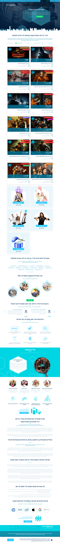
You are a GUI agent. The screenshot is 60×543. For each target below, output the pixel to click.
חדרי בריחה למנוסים (21, 269)
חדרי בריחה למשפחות (49, 267)
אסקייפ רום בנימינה (41, 533)
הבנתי (10, 540)
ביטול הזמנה (38, 526)
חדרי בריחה (22, 527)
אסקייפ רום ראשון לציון (41, 534)
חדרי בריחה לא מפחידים (38, 269)
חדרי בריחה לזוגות (41, 267)
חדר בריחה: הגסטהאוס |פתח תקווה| (23, 63)
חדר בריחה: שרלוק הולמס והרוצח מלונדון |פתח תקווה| (43, 133)
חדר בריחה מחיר (22, 530)
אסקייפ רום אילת (18, 534)
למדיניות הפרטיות (34, 541)
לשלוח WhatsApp (25, 66)
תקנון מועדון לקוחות (17, 526)
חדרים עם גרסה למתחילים (29, 269)
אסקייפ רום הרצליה (28, 533)
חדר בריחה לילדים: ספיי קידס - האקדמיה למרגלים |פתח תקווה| (42, 179)
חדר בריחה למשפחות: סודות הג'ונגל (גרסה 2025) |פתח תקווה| (19, 156)
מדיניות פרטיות (27, 526)
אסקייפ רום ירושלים (25, 534)
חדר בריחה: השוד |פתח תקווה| (24, 133)
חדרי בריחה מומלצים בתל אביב (31, 530)
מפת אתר (26, 527)
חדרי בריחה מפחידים (33, 267)
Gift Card (38, 530)
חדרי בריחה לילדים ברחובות (35, 528)
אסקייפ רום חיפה (49, 533)
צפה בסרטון (32, 16)
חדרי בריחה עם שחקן (26, 267)
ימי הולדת (28, 528)
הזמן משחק (39, 16)
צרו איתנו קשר (11, 526)
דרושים (11, 528)
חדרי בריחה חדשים (18, 267)
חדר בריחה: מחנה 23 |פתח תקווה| (47, 109)
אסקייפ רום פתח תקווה (20, 533)
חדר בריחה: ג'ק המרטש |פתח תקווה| (46, 63)
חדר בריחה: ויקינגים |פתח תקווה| (24, 86)
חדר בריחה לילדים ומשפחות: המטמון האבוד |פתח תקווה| (43, 86)
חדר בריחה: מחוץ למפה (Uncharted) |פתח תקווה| (44, 156)
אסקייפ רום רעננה (35, 533)
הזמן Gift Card (24, 412)
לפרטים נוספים (28, 521)
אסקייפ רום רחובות (33, 534)
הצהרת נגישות (33, 526)
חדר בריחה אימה (16, 527)
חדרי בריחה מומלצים (17, 528)
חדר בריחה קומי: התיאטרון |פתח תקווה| (23, 179)
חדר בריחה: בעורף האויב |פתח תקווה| (23, 109)
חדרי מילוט (38, 527)
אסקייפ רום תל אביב (12, 533)
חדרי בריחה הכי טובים (32, 527)
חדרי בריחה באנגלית (11, 267)
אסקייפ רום (50, 7)
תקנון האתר (22, 526)
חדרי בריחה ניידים (23, 528)
